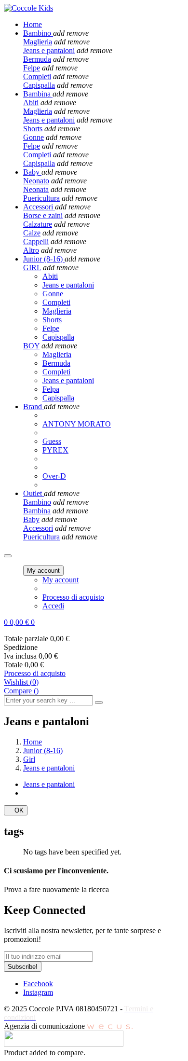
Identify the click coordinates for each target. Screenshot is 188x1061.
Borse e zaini (43, 215)
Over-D (54, 476)
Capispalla (39, 85)
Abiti (31, 102)
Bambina (37, 511)
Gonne (33, 137)
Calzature (37, 224)
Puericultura (41, 198)
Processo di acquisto (73, 597)
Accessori (38, 528)
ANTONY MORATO (76, 424)
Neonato (36, 181)
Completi (37, 76)
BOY (31, 346)
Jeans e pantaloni (49, 50)
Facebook (38, 983)
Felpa (50, 389)
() (21, 682)
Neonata (36, 189)
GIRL (32, 267)
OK (16, 810)
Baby (31, 519)
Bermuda (37, 59)
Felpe (31, 68)
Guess (51, 441)
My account (60, 580)
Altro (31, 250)
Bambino (37, 502)
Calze (31, 233)
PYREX (55, 450)
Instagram (38, 992)
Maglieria (37, 42)
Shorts (32, 128)
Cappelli (36, 241)
